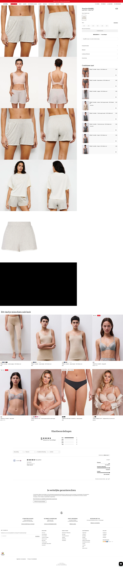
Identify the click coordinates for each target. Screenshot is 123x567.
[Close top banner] (121, 1)
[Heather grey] (5, 362)
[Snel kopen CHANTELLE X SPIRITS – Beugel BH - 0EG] (121, 358)
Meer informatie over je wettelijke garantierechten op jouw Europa (45, 498)
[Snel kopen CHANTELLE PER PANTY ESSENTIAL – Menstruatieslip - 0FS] (90, 413)
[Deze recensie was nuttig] (106, 479)
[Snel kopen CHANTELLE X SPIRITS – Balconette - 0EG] (28, 413)
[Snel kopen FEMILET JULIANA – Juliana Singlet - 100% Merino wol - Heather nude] (59, 358)
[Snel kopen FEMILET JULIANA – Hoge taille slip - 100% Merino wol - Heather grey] (116, 86)
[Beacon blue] (34, 417)
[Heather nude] (84, 18)
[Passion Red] (35, 417)
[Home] (5, 4)
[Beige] (32, 417)
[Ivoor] (37, 362)
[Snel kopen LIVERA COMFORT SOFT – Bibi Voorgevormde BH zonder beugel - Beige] (59, 413)
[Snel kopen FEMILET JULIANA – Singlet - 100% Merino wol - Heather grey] (116, 141)
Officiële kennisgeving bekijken (39, 501)
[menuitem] (14, 4)
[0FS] (63, 417)
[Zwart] (6, 362)
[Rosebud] (37, 417)
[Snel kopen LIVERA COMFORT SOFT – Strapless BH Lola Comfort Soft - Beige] (121, 413)
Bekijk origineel (30, 464)
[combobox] (18, 452)
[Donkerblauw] (3, 362)
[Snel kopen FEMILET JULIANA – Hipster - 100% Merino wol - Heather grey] (116, 75)
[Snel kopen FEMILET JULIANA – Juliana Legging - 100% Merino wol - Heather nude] (28, 358)
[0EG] (93, 362)
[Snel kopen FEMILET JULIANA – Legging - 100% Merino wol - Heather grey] (116, 97)
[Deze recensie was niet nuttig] (108, 479)
